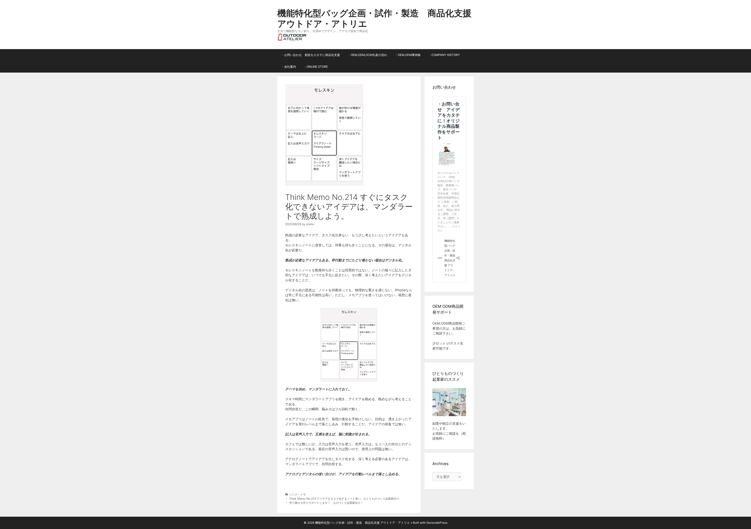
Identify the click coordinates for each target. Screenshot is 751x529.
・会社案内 (288, 66)
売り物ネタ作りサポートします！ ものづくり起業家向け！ (326, 502)
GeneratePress (437, 523)
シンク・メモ (297, 494)
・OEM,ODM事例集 (408, 55)
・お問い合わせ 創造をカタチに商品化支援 (310, 55)
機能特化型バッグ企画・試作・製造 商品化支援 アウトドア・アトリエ (374, 18)
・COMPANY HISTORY (444, 55)
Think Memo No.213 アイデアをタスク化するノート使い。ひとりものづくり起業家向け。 (345, 498)
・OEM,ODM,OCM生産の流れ (367, 55)
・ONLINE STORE (316, 66)
